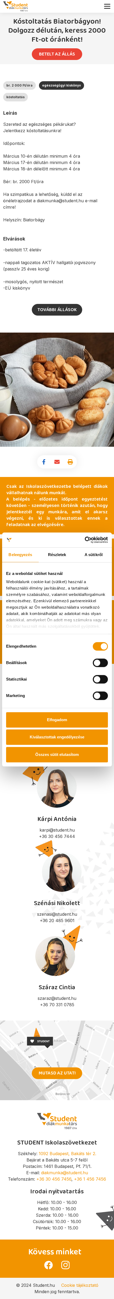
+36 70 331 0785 (57, 1004)
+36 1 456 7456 (90, 1179)
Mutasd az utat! (57, 1073)
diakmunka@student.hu (64, 1172)
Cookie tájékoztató (79, 1285)
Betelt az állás (57, 54)
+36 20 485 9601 (57, 920)
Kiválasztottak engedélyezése (57, 737)
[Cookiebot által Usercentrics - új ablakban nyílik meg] (85, 539)
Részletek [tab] (57, 554)
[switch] (100, 663)
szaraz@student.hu (57, 998)
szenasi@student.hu (57, 914)
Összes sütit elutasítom (57, 754)
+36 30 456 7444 (57, 836)
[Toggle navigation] (108, 5)
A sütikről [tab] (94, 554)
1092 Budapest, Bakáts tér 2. (67, 1153)
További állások (57, 309)
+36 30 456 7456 (53, 1179)
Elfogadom (57, 719)
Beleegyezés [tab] (20, 554)
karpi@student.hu (57, 830)
